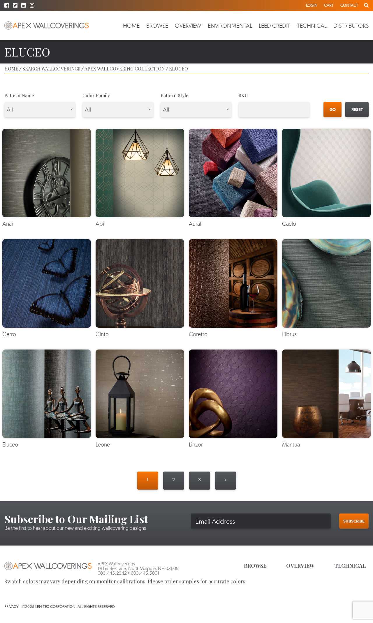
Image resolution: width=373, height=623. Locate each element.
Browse (157, 25)
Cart (329, 5)
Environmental (230, 25)
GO (333, 109)
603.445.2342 (112, 573)
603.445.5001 (145, 573)
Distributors (351, 25)
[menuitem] (131, 25)
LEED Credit (274, 25)
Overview (188, 25)
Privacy (11, 606)
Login (311, 5)
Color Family (96, 95)
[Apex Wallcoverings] (46, 25)
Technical (312, 25)
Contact (349, 5)
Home (131, 25)
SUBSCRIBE (354, 521)
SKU (243, 95)
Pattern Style (174, 95)
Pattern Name (19, 95)
